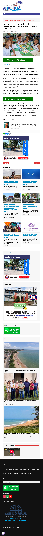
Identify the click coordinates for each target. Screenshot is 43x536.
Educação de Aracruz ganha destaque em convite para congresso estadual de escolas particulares (21, 475)
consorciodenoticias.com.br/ (15, 128)
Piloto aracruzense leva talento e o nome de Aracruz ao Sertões (15, 464)
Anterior (6, 163)
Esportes (16, 181)
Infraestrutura (12, 208)
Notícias (19, 31)
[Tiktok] (8, 131)
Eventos (6, 182)
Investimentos (7, 209)
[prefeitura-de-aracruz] (16, 148)
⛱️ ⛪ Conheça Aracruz (9, 338)
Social (34, 235)
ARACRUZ (6, 181)
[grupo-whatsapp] (18, 59)
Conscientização (33, 234)
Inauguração (17, 206)
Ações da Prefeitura (27, 181)
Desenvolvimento (34, 181)
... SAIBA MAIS (10, 404)
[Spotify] (9, 131)
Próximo (36, 163)
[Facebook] (6, 131)
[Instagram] (5, 131)
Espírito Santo (11, 181)
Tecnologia (6, 211)
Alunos (12, 31)
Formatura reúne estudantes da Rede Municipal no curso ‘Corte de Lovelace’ (30, 211)
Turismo (25, 184)
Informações (16, 182)
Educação (15, 31)
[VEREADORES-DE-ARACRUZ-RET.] (20, 303)
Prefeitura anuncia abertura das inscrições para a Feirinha (13, 467)
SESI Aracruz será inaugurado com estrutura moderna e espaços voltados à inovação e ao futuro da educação (21, 470)
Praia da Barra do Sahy (8, 368)
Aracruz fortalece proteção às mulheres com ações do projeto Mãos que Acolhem (30, 239)
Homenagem (10, 182)
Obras (15, 209)
